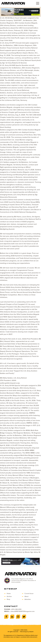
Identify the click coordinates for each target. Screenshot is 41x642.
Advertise (27, 599)
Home (9, 593)
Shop (8, 599)
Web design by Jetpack (26, 632)
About (26, 596)
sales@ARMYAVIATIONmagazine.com (22, 611)
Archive (9, 596)
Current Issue (28, 593)
